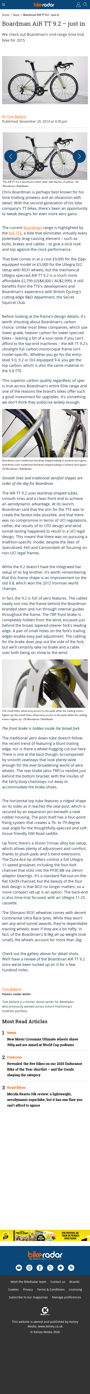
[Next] (79, 156)
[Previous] (10, 156)
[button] (45, 160)
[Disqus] (45, 1172)
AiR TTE (15, 233)
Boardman (32, 227)
